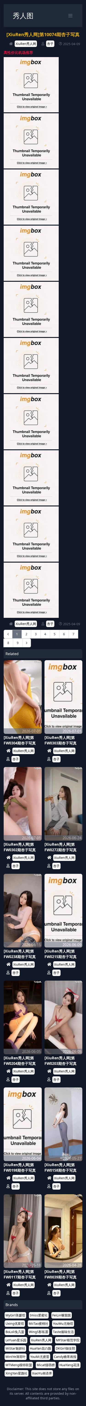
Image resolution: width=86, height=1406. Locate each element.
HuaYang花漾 (69, 1365)
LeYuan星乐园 (16, 1340)
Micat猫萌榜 (46, 1365)
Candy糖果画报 (65, 1356)
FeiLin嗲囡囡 (61, 1315)
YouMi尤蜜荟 (39, 1356)
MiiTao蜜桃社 (38, 1323)
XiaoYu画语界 (42, 1373)
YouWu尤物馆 (63, 1323)
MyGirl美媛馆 (15, 1315)
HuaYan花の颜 (40, 1348)
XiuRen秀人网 (26, 43)
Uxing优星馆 (15, 1323)
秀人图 (23, 15)
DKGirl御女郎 (65, 1348)
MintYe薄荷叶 (16, 1356)
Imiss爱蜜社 (39, 1315)
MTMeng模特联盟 (19, 1365)
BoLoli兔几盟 (15, 1332)
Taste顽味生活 (63, 1332)
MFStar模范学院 (68, 1340)
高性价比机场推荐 (18, 52)
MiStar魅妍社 (15, 1348)
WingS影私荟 (38, 1332)
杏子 (50, 43)
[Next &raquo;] (26, 643)
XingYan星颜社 (17, 1373)
